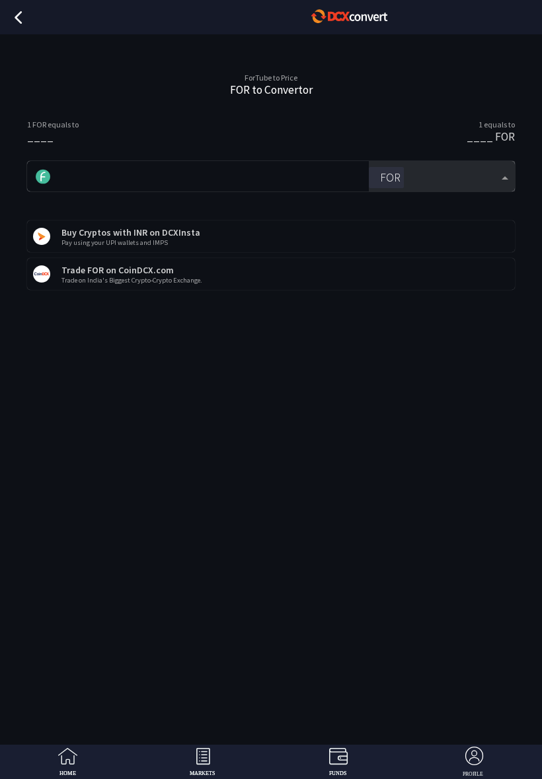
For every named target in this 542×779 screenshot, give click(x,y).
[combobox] (442, 176)
